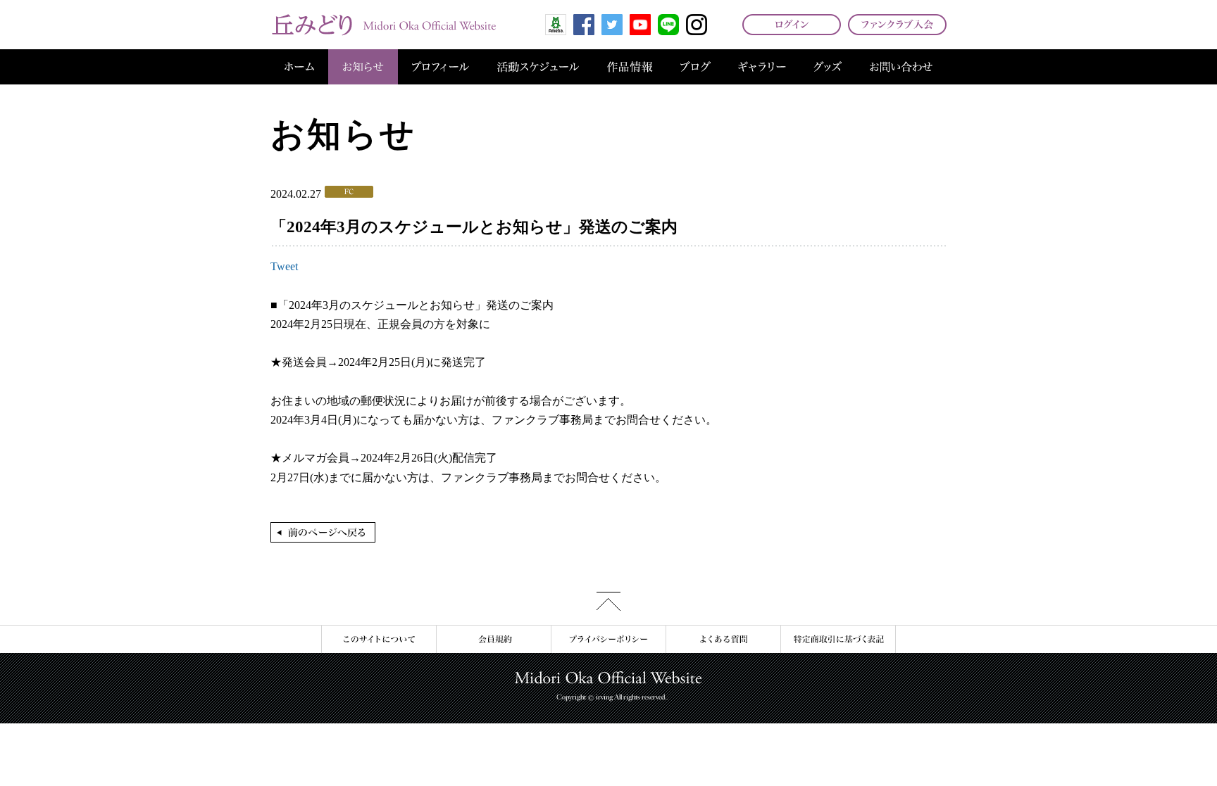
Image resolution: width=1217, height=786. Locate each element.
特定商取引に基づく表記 (838, 639)
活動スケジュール (538, 66)
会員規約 (493, 639)
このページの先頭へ (608, 601)
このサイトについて (378, 639)
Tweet (284, 266)
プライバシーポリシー (608, 639)
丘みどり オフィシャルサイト (383, 24)
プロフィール (440, 66)
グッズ (827, 66)
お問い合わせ (901, 66)
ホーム (299, 66)
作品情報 (629, 66)
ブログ (695, 66)
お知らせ (363, 66)
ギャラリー (762, 66)
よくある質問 (723, 639)
